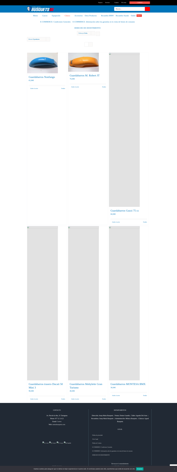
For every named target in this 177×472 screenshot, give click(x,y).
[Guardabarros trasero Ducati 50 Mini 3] (47, 303)
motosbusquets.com (58, 424)
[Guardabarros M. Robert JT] (88, 62)
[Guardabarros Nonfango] (47, 63)
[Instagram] (58, 432)
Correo (59, 421)
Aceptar (139, 469)
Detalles (104, 87)
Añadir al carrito (75, 87)
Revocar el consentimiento (120, 463)
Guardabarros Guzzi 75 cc (125, 210)
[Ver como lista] (90, 44)
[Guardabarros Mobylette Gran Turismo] (88, 303)
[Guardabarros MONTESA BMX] (129, 303)
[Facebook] (55, 432)
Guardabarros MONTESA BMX (128, 384)
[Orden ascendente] (98, 34)
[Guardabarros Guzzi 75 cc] (129, 130)
